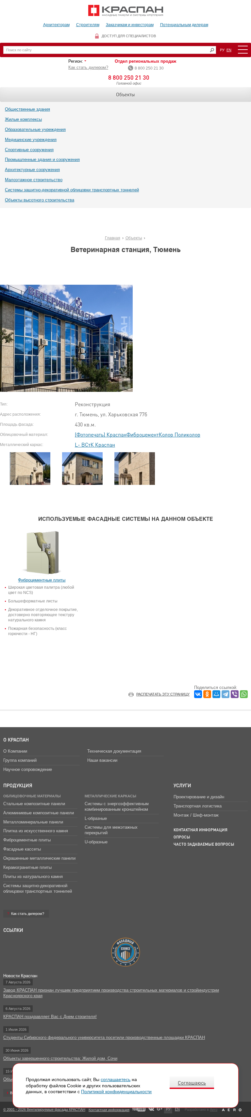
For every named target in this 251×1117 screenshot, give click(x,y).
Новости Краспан (20, 975)
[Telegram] (225, 694)
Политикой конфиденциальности (116, 1091)
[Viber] (235, 694)
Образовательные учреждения (35, 129)
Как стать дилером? (88, 67)
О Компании (15, 751)
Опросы (182, 837)
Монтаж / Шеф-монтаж (196, 815)
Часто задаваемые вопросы (204, 844)
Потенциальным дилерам (184, 25)
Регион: (76, 61)
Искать (212, 50)
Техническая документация (114, 751)
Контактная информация (200, 829)
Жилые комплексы (23, 119)
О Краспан (16, 739)
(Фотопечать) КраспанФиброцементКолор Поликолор (137, 434)
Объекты (125, 94)
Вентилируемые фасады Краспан (125, 10)
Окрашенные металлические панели (39, 858)
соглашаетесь (115, 1079)
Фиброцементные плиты (27, 840)
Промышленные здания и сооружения (42, 159)
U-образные (96, 841)
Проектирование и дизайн (199, 796)
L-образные (96, 818)
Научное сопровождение (27, 769)
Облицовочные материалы (32, 796)
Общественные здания (27, 109)
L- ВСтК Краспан (95, 444)
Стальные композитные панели (34, 803)
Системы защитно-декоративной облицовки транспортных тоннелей (72, 189)
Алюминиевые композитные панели (38, 812)
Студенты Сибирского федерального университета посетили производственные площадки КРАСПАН (104, 1037)
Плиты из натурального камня (33, 876)
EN (228, 50)
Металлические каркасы (110, 796)
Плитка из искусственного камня (35, 830)
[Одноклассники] (207, 694)
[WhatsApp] (244, 694)
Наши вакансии (102, 760)
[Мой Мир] (216, 694)
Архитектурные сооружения (32, 169)
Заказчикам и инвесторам (130, 25)
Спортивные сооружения (29, 149)
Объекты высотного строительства (39, 200)
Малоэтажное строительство (33, 179)
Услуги (182, 785)
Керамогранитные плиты (27, 867)
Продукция (17, 785)
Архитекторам (56, 25)
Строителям (87, 25)
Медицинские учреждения (31, 139)
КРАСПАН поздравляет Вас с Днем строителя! (50, 1016)
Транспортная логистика (198, 806)
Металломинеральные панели (33, 822)
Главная (112, 238)
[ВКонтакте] (198, 694)
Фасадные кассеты (22, 849)
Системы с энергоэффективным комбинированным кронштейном (117, 806)
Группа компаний (20, 760)
